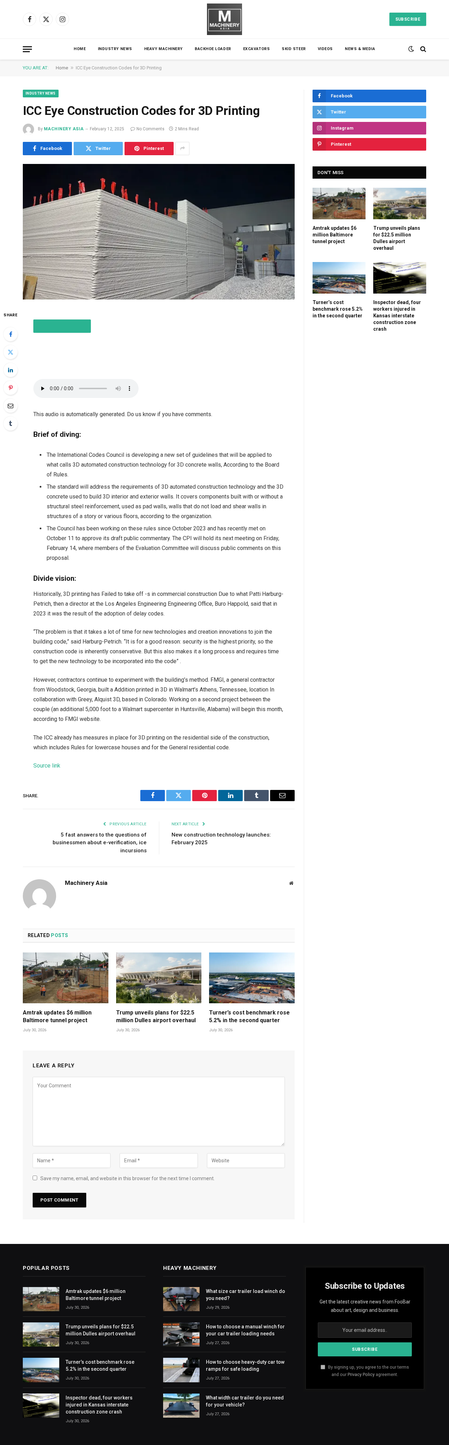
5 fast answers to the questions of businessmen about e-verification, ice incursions (100, 843)
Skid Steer (294, 49)
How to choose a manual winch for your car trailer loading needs (245, 1330)
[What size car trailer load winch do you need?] (181, 1299)
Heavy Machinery (163, 49)
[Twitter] (11, 352)
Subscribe (407, 19)
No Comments (150, 128)
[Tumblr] (11, 424)
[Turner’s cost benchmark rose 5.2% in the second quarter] (252, 977)
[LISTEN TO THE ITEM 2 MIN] (62, 326)
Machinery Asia (64, 128)
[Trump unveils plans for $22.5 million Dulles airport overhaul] (159, 977)
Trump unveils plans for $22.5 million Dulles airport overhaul (156, 1016)
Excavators (256, 49)
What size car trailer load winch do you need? (245, 1294)
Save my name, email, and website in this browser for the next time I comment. (127, 1178)
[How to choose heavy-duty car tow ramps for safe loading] (181, 1370)
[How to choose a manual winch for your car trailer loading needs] (181, 1334)
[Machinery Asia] (224, 19)
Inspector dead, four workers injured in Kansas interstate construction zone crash (397, 316)
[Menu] (27, 49)
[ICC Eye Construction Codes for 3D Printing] (159, 232)
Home (80, 49)
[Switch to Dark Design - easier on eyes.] (411, 49)
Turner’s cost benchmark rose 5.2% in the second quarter (249, 1016)
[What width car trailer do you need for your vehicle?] (181, 1406)
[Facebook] (11, 334)
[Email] (11, 406)
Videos (325, 49)
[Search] (422, 49)
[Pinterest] (11, 388)
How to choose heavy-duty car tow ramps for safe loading (245, 1365)
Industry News (115, 49)
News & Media (360, 49)
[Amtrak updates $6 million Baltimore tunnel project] (65, 977)
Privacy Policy (361, 1374)
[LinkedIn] (11, 370)
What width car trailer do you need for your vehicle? (245, 1401)
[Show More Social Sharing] (182, 148)
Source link (46, 765)
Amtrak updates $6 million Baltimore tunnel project (57, 1016)
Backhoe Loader (213, 49)
